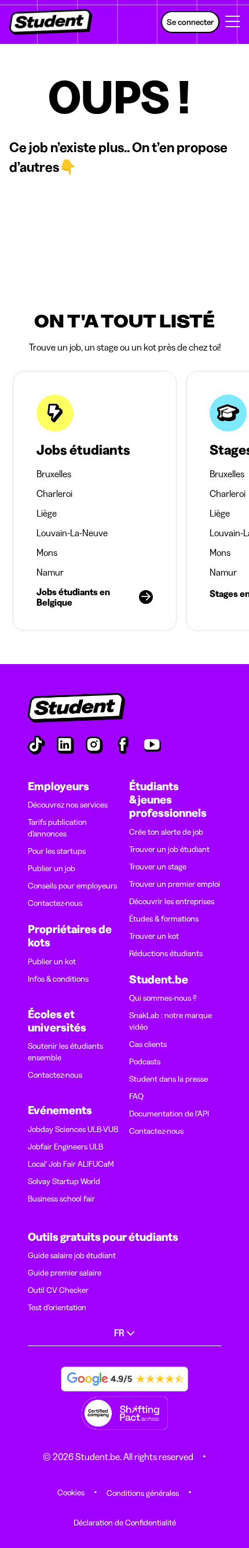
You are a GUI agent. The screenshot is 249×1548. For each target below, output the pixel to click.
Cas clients (148, 1044)
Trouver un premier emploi (174, 884)
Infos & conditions (58, 979)
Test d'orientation (57, 1307)
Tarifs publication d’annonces (57, 828)
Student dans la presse (168, 1079)
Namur (50, 572)
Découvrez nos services (68, 804)
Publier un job (51, 868)
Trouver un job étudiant (169, 849)
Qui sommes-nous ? (163, 998)
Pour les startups (57, 851)
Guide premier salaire (64, 1272)
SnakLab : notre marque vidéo (170, 1021)
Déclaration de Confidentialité (125, 1522)
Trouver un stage (157, 866)
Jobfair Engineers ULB (65, 1146)
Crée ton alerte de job (166, 832)
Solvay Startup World (64, 1181)
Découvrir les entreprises (171, 901)
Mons (46, 552)
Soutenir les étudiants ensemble (65, 1052)
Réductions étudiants (166, 953)
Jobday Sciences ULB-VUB (73, 1129)
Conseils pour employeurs (72, 885)
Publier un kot (52, 961)
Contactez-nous (55, 903)
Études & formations (164, 918)
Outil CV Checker (58, 1290)
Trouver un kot (154, 936)
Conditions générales (143, 1493)
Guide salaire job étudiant (72, 1255)
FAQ (136, 1096)
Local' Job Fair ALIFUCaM (71, 1164)
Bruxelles (53, 474)
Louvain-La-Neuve (72, 533)
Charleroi (54, 493)
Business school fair (61, 1198)
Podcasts (144, 1061)
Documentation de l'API (169, 1113)
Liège (46, 513)
